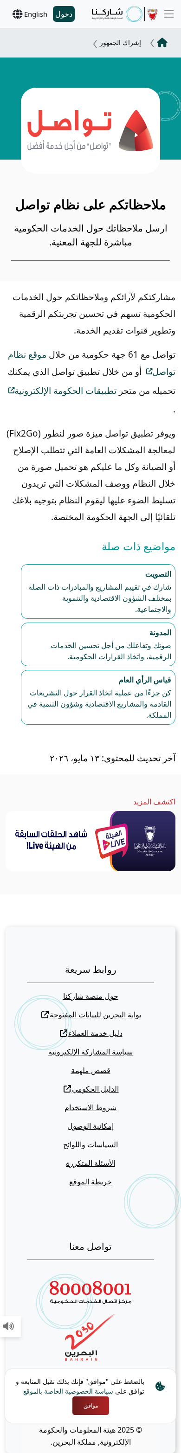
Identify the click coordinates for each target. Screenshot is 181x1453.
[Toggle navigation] (168, 13)
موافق (91, 1405)
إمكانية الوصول (90, 1126)
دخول (63, 14)
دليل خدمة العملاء (95, 1033)
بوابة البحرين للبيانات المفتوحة (95, 1014)
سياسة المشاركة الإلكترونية (90, 1052)
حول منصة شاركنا (90, 996)
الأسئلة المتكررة (90, 1163)
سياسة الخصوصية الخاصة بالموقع (68, 1391)
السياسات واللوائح (90, 1144)
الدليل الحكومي (95, 1089)
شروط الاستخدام (90, 1107)
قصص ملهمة (90, 1070)
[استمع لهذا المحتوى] (8, 1327)
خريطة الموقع (90, 1182)
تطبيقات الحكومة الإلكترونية (65, 391)
